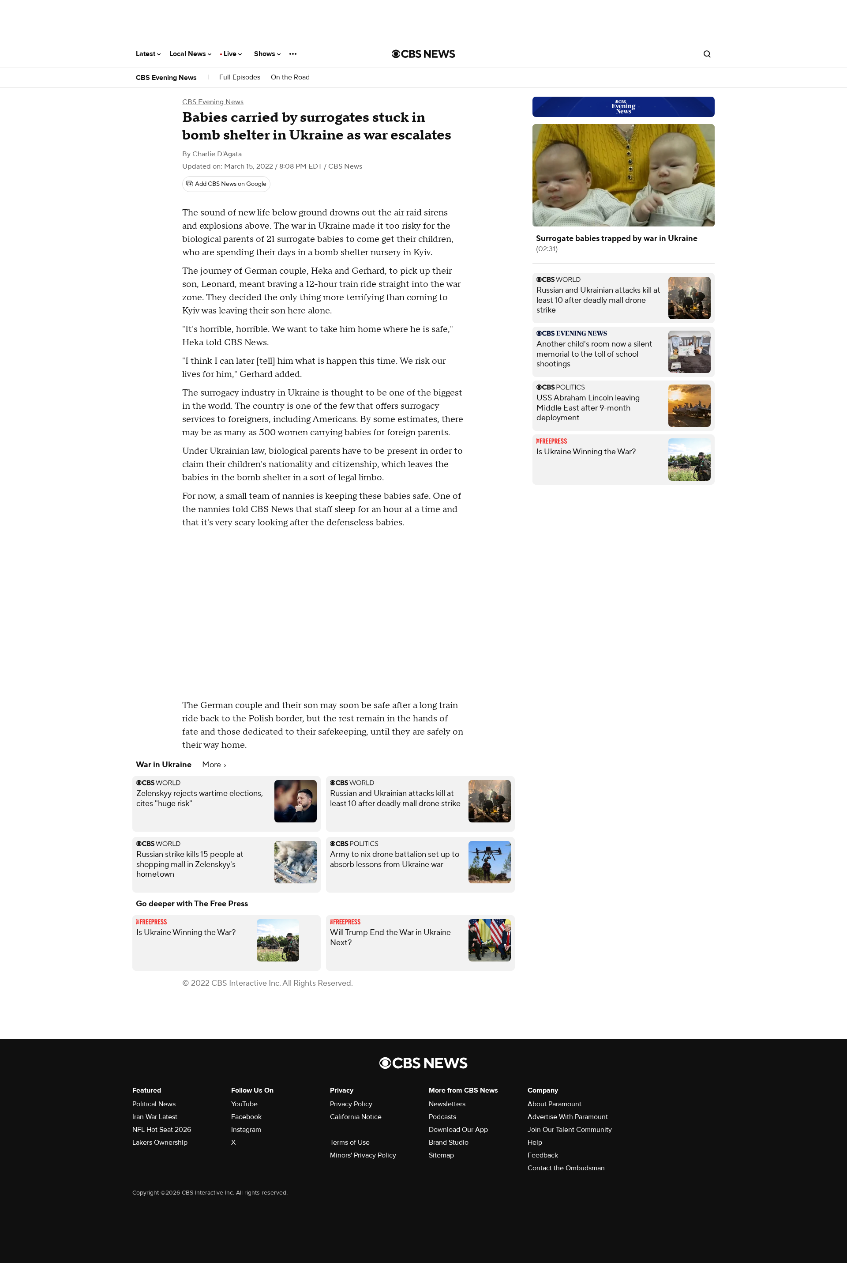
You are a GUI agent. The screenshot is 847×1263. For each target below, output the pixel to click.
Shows (265, 53)
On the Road (290, 77)
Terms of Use (350, 1142)
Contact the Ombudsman (566, 1168)
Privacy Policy (351, 1104)
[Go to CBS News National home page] (423, 53)
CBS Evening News (166, 77)
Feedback (543, 1155)
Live (231, 53)
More (212, 765)
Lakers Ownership (159, 1142)
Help (535, 1142)
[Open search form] (707, 54)
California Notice (356, 1116)
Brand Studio (448, 1142)
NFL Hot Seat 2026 (161, 1129)
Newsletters (447, 1104)
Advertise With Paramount (568, 1116)
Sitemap (441, 1155)
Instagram (246, 1129)
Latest (146, 53)
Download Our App (458, 1129)
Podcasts (442, 1116)
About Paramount (554, 1104)
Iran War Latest (154, 1116)
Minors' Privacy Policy (363, 1155)
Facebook (246, 1116)
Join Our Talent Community (570, 1129)
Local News (188, 53)
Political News (154, 1104)
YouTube (244, 1104)
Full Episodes (239, 77)
